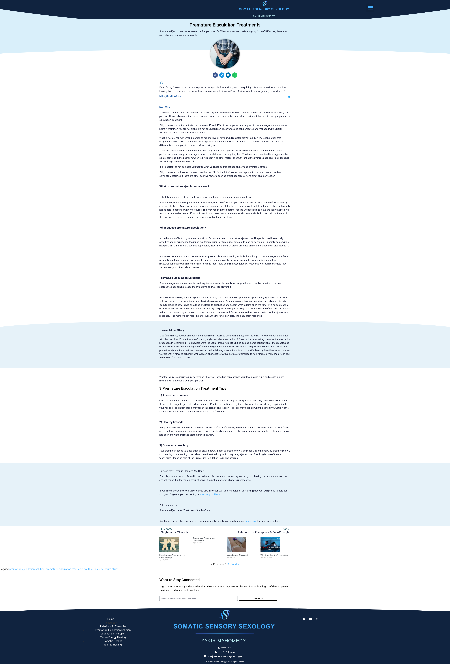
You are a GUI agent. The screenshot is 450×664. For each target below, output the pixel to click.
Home (110, 618)
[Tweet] (289, 97)
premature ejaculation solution (26, 569)
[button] (370, 8)
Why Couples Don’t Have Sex (274, 555)
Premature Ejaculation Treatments (204, 539)
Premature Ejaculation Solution (113, 629)
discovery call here (210, 494)
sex (101, 569)
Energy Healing (113, 644)
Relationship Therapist (113, 626)
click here (251, 521)
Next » (235, 564)
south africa (111, 569)
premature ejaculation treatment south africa (72, 569)
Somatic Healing (113, 641)
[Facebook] (304, 619)
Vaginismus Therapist (237, 555)
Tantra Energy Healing (113, 637)
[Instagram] (317, 619)
